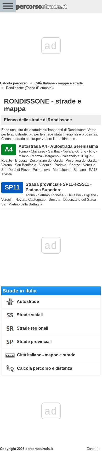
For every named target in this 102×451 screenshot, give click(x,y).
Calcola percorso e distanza (44, 368)
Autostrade (27, 301)
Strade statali (29, 315)
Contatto (93, 449)
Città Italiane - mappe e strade (45, 355)
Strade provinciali (34, 341)
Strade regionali (32, 328)
